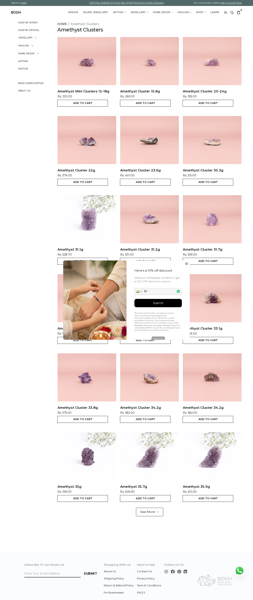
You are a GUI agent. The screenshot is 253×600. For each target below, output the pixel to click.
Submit (158, 303)
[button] (138, 291)
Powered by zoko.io (158, 338)
